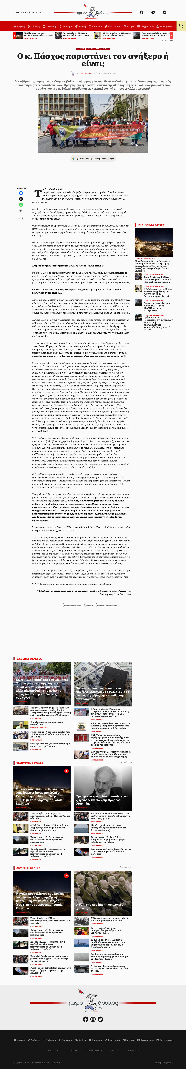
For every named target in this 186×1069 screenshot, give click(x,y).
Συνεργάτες (165, 26)
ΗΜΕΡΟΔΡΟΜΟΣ (86, 73)
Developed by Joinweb (163, 1063)
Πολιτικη (105, 49)
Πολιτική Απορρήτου (93, 1050)
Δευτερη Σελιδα (93, 49)
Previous (14, 35)
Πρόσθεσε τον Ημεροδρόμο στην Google (95, 158)
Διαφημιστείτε (133, 1050)
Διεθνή (82, 26)
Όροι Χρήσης (71, 1050)
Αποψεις (80, 49)
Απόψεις (35, 26)
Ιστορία (130, 26)
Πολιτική (50, 26)
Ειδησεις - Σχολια (29, 763)
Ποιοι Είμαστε (53, 1050)
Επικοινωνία (114, 1050)
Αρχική (21, 26)
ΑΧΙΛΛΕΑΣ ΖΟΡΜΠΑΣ (72, 605)
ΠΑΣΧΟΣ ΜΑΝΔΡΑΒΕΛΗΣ (107, 605)
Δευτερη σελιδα (28, 868)
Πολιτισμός (114, 26)
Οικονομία (67, 26)
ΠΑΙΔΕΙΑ (89, 605)
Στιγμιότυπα (147, 26)
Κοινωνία (96, 26)
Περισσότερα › (167, 40)
